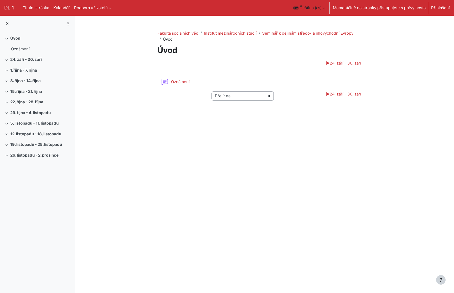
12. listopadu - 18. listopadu (35, 133)
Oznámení (20, 48)
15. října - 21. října (26, 91)
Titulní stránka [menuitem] (36, 7)
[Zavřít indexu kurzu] (7, 24)
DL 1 (9, 8)
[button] (309, 8)
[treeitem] (37, 43)
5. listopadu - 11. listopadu (34, 123)
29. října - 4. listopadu (30, 112)
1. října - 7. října (23, 70)
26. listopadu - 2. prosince (34, 155)
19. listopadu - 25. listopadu (36, 144)
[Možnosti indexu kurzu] (68, 23)
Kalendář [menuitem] (61, 7)
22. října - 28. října (26, 101)
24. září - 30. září (26, 59)
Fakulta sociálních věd (177, 33)
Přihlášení (440, 7)
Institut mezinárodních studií (230, 33)
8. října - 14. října (25, 80)
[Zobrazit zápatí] (441, 280)
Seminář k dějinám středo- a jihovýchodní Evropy (307, 33)
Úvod (15, 38)
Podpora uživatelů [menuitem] (91, 7)
